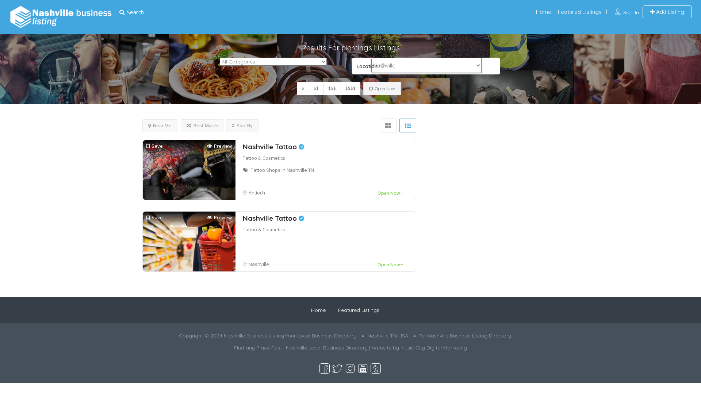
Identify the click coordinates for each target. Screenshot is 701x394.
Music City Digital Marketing (434, 347)
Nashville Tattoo (271, 146)
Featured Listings (580, 11)
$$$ (332, 88)
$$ (316, 88)
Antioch (257, 192)
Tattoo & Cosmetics (264, 158)
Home (543, 11)
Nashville (259, 264)
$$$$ (350, 88)
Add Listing (669, 11)
